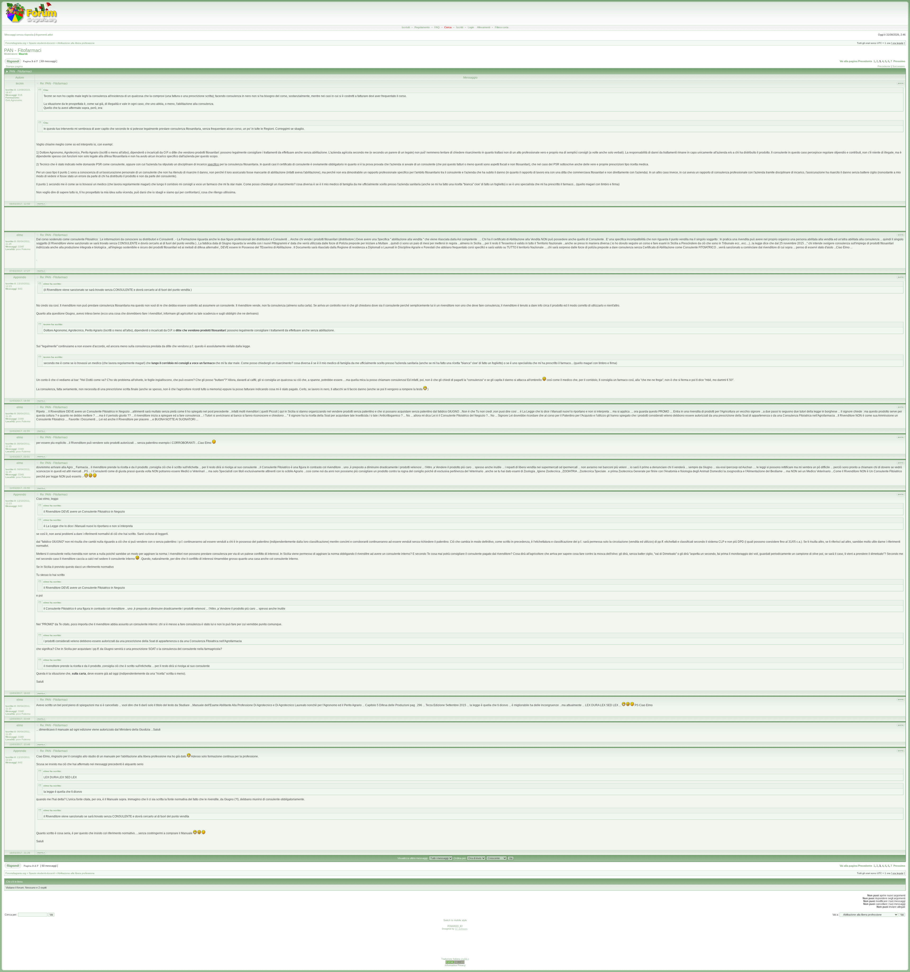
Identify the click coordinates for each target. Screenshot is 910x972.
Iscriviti (406, 27)
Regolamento (422, 27)
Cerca (447, 27)
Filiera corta (501, 27)
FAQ (437, 27)
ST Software (461, 929)
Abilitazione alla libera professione (76, 43)
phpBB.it (465, 959)
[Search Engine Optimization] (455, 963)
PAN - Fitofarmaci (22, 50)
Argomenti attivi (44, 34)
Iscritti (459, 27)
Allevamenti (483, 27)
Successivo (898, 66)
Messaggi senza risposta (19, 34)
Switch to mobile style (455, 920)
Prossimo (899, 61)
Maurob (23, 53)
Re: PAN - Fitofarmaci (54, 83)
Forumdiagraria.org (15, 43)
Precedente (865, 61)
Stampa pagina (14, 66)
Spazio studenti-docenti (42, 43)
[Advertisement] (372, 12)
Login (471, 27)
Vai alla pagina (848, 61)
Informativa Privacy (455, 965)
